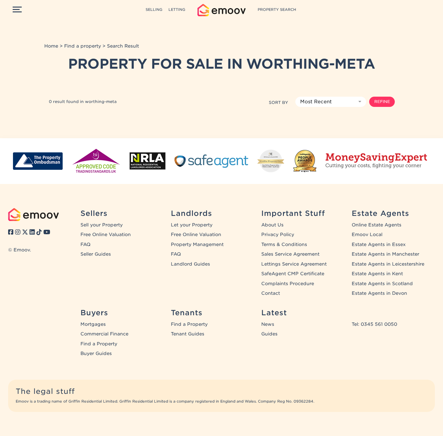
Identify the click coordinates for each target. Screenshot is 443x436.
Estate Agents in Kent (377, 273)
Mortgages (93, 324)
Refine (382, 101)
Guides (269, 334)
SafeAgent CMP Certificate (292, 273)
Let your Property (191, 225)
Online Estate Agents (376, 225)
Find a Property (98, 344)
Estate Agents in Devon (379, 293)
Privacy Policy (277, 234)
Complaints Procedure (287, 283)
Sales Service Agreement (290, 254)
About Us (272, 225)
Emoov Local (367, 234)
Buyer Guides (96, 353)
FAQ (85, 244)
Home (51, 46)
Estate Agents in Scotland (382, 283)
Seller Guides (95, 254)
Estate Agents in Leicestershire (388, 264)
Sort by (278, 102)
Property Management (197, 244)
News (267, 324)
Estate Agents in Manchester (385, 254)
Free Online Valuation (105, 234)
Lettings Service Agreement (294, 264)
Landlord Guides (190, 264)
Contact (270, 293)
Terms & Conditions (284, 244)
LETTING (176, 9)
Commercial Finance (104, 334)
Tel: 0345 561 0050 (374, 324)
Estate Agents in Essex (379, 244)
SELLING (154, 9)
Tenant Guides (187, 334)
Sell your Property (101, 225)
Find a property (82, 46)
